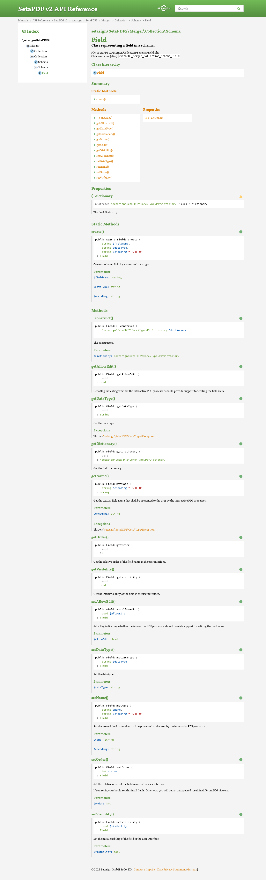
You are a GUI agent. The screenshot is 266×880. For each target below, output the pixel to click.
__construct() (104, 117)
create (132, 240)
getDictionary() (105, 134)
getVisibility (127, 577)
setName (122, 706)
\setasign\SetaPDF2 (35, 40)
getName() (102, 139)
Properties (151, 109)
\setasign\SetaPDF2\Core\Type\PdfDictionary (143, 204)
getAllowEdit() (105, 123)
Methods (98, 109)
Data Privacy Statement (171, 869)
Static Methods (103, 91)
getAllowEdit (126, 374)
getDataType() (104, 128)
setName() (102, 166)
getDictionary (127, 452)
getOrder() (102, 145)
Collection (40, 51)
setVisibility (127, 822)
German (192, 869)
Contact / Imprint (144, 869)
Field (45, 72)
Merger (35, 45)
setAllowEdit (126, 609)
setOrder (123, 767)
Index (33, 30)
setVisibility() (104, 177)
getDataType (125, 406)
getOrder (123, 545)
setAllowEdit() (105, 155)
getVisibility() (104, 150)
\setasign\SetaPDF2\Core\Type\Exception (128, 436)
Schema (43, 62)
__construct (125, 326)
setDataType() (104, 161)
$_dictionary (155, 117)
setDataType (125, 658)
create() (101, 99)
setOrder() (102, 172)
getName (122, 484)
